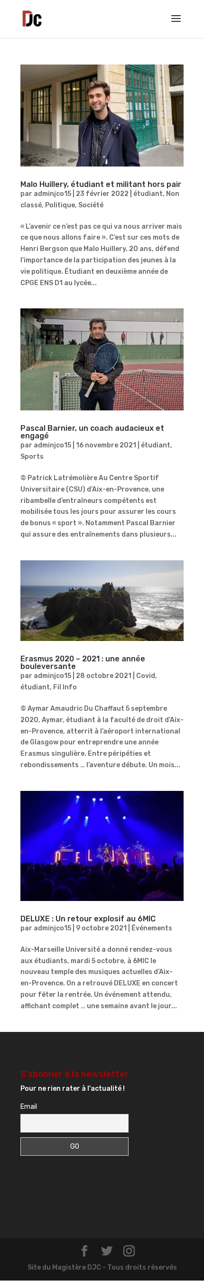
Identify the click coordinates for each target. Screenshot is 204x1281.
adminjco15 (52, 194)
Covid (145, 676)
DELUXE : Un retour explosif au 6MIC (88, 918)
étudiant (148, 194)
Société (90, 205)
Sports (32, 457)
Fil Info (65, 687)
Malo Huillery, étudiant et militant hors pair (100, 184)
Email (28, 1107)
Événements (151, 928)
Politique (60, 205)
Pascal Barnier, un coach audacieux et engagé (92, 432)
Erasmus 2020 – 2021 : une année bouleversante (82, 662)
